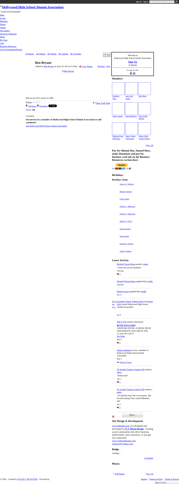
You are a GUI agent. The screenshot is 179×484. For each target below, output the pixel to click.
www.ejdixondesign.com (124, 440)
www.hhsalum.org (120, 426)
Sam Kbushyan (131, 116)
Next (108, 66)
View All (149, 145)
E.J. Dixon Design (134, 429)
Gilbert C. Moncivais (127, 206)
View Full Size (102, 103)
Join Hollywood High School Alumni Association (46, 126)
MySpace (32, 106)
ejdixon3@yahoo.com (122, 443)
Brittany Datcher (126, 192)
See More (121, 336)
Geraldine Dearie (124, 301)
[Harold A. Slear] (118, 88)
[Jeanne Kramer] (115, 233)
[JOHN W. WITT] (115, 225)
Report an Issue (156, 479)
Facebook (44, 106)
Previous (101, 66)
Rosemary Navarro (127, 244)
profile (150, 281)
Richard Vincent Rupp (126, 264)
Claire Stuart (124, 199)
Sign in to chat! (160, 482)
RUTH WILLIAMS (126, 325)
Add (108, 55)
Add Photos (119, 474)
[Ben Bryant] (29, 68)
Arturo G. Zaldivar (127, 184)
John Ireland (124, 236)
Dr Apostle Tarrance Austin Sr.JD (131, 369)
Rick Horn (142, 96)
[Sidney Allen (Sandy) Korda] (144, 128)
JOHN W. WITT (126, 221)
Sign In (145, 2)
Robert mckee (138, 301)
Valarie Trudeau (125, 251)
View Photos (87, 66)
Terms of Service (172, 479)
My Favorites (75, 54)
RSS (113, 417)
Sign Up (139, 2)
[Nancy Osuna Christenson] (131, 128)
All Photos (29, 54)
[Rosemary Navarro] (115, 247)
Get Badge (148, 458)
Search (176, 2)
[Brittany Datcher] (115, 195)
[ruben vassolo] (118, 108)
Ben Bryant (48, 66)
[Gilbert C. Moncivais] (115, 210)
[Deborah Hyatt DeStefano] (118, 128)
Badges (144, 479)
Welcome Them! (126, 362)
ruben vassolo (117, 116)
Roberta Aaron (123, 291)
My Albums (63, 54)
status (145, 264)
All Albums (40, 54)
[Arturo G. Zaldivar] (115, 188)
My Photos (51, 54)
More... (132, 415)
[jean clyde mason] (131, 88)
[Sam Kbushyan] (131, 108)
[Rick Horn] (144, 88)
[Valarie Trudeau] (115, 255)
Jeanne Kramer (125, 229)
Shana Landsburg (124, 350)
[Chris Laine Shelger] (144, 108)
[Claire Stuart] (115, 203)
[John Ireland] (115, 240)
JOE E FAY (122, 322)
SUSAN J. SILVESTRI (27, 479)
